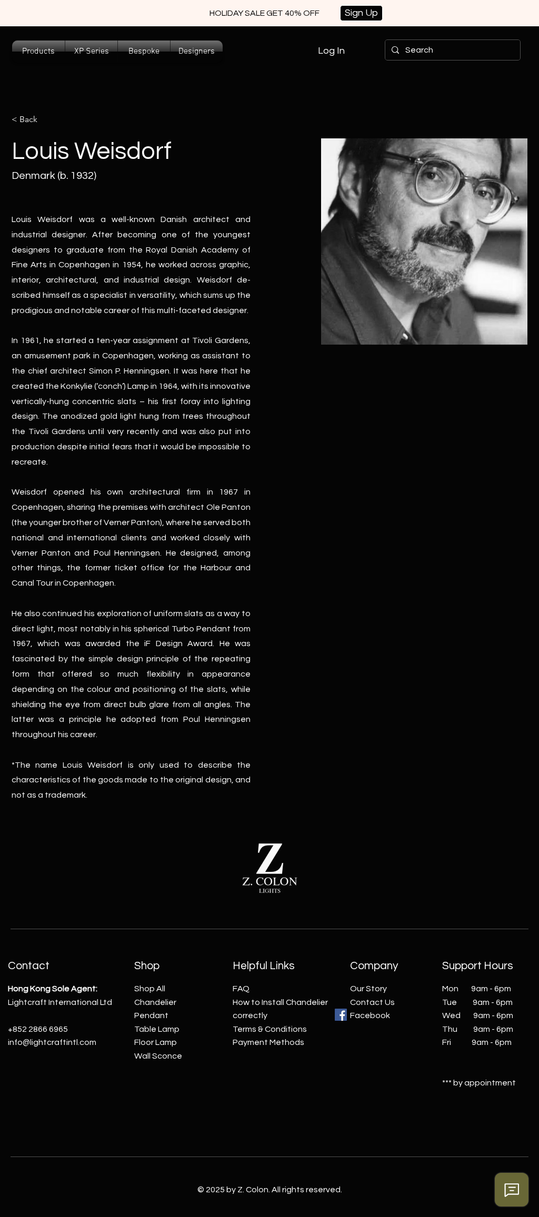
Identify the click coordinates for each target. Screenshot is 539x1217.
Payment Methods (268, 1042)
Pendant (151, 1015)
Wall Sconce (158, 1056)
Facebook (370, 1015)
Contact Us (372, 1002)
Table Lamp (156, 1029)
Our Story (368, 988)
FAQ (241, 988)
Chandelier (155, 1002)
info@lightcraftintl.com (52, 1042)
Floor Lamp (155, 1042)
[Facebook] (341, 1015)
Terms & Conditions (270, 1029)
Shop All (149, 988)
